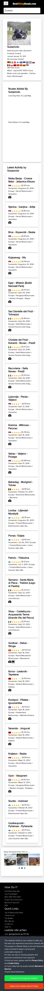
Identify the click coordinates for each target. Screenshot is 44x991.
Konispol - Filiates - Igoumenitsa (19, 701)
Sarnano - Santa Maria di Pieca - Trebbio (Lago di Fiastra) (21, 583)
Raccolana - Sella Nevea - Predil (18, 369)
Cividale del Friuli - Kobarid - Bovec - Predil (21, 341)
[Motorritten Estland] (24, 62)
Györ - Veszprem (17, 775)
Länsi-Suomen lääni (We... (20, 546)
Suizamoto (12, 188)
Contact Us (9, 924)
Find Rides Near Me (12, 891)
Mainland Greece (27, 715)
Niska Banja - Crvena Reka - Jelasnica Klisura (21, 179)
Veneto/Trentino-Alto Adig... (19, 326)
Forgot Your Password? (14, 899)
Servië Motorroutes (24, 191)
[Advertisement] (22, 109)
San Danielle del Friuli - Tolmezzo (21, 312)
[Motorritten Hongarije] (30, 62)
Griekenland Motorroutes (17, 714)
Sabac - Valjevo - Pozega (18, 455)
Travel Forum (10, 915)
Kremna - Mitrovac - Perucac (19, 426)
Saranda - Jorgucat (19, 728)
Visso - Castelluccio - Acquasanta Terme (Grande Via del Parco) (21, 614)
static (7, 934)
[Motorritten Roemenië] (8, 64)
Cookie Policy (13, 963)
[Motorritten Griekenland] (20, 62)
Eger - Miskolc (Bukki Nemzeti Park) (20, 284)
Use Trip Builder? (11, 894)
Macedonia (24, 658)
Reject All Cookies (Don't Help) (24, 986)
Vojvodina (12, 194)
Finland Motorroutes (24, 523)
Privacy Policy (37, 960)
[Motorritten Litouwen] (24, 64)
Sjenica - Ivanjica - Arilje (21, 207)
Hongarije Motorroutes (25, 295)
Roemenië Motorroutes (25, 494)
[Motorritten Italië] (11, 62)
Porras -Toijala (16, 535)
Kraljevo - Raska (17, 753)
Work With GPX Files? (13, 897)
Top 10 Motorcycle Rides (14, 912)
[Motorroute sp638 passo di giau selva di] (10, 860)
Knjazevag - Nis (17, 257)
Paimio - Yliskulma (18, 558)
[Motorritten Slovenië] (33, 62)
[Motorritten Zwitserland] (14, 62)
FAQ (6, 905)
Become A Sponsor (12, 902)
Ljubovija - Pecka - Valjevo (18, 398)
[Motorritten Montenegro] (17, 64)
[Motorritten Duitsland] (8, 62)
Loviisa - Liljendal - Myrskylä (18, 511)
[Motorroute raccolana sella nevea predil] (22, 860)
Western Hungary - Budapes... (22, 788)
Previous (7, 859)
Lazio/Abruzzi (14, 598)
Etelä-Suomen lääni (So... (18, 526)
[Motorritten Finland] (17, 62)
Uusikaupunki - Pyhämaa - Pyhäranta (20, 824)
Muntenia (13, 497)
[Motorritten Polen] (11, 64)
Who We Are (9, 921)
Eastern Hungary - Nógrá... (20, 298)
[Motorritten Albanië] (14, 64)
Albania (11, 687)
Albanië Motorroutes (24, 684)
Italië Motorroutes (23, 324)
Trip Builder (9, 918)
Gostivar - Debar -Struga (18, 644)
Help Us (8, 927)
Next (36, 859)
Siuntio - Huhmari (18, 801)
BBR (24, 934)
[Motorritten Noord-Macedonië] (20, 64)
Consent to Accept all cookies (23, 978)
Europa (11, 191)
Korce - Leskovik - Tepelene (18, 672)
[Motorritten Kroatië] (27, 62)
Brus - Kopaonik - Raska (21, 232)
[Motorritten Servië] (27, 64)
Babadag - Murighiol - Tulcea (20, 483)
